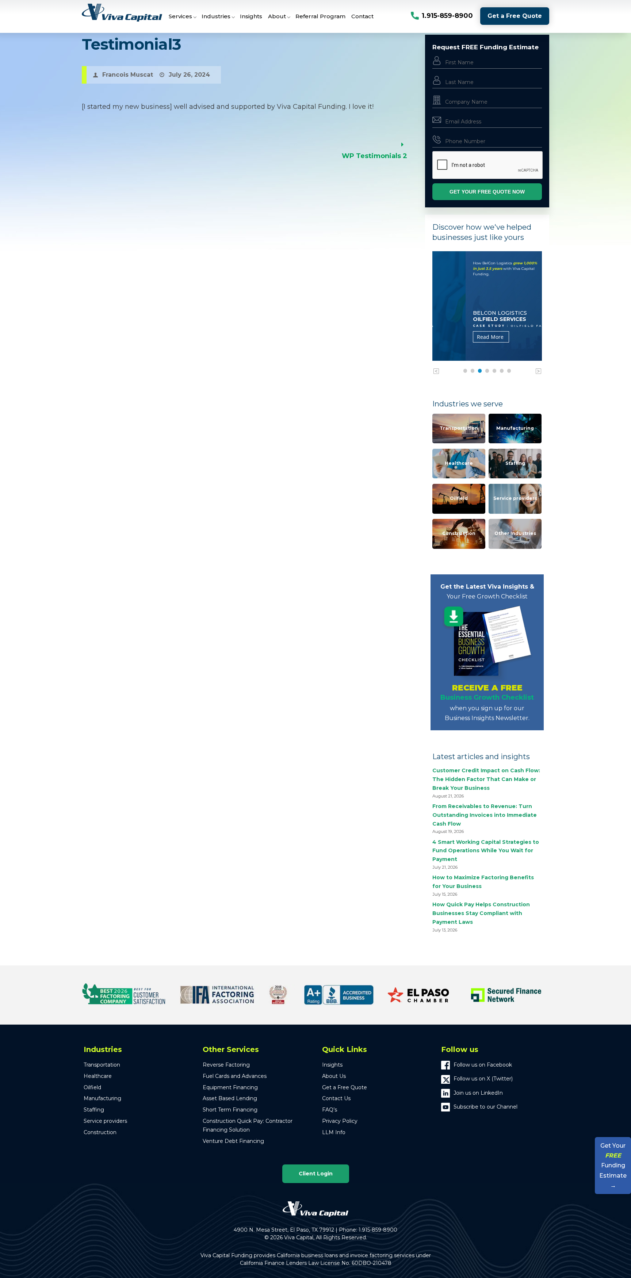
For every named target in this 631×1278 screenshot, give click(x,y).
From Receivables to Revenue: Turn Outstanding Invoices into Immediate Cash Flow (484, 815)
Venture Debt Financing (233, 1141)
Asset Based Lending (230, 1098)
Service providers (515, 498)
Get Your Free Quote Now (487, 192)
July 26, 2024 (189, 74)
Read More (457, 336)
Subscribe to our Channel (485, 1106)
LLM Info (333, 1132)
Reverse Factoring (226, 1064)
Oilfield (459, 498)
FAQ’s (329, 1109)
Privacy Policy (339, 1121)
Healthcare (459, 463)
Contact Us (336, 1098)
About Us (334, 1076)
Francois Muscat (127, 74)
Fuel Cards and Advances (235, 1076)
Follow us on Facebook (483, 1064)
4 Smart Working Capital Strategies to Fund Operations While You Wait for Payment (485, 851)
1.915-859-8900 (447, 16)
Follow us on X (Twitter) (483, 1078)
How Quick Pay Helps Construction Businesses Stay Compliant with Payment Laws (481, 913)
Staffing (515, 463)
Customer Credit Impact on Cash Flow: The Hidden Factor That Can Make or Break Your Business (486, 779)
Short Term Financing (230, 1109)
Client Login (316, 1173)
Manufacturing (515, 428)
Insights (332, 1064)
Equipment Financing (230, 1087)
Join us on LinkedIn (478, 1093)
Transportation (459, 428)
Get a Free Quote (514, 15)
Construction (458, 533)
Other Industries (515, 533)
